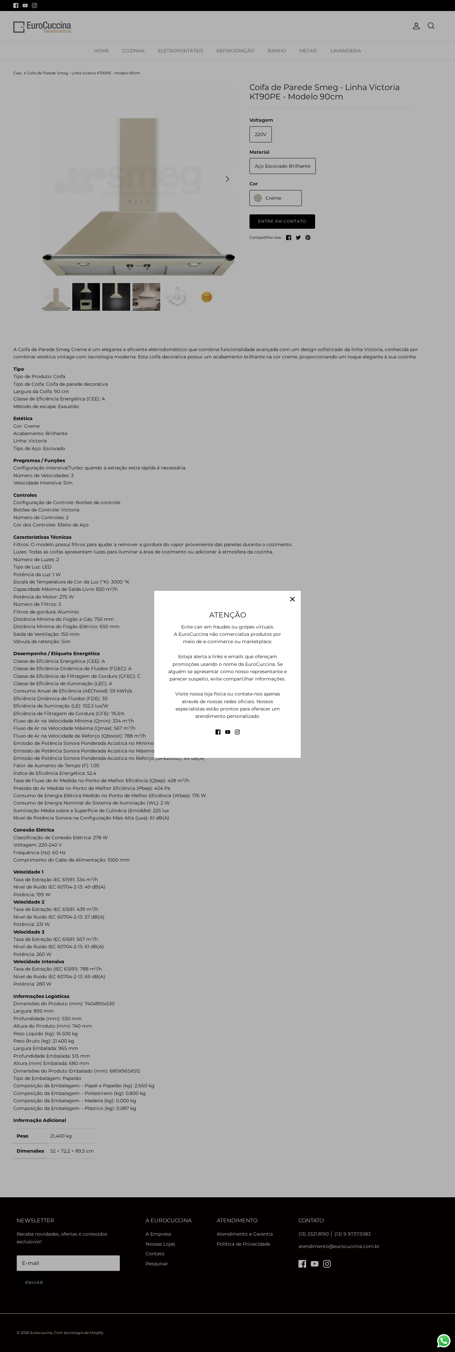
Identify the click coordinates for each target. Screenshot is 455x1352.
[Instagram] (237, 732)
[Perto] (292, 599)
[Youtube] (227, 732)
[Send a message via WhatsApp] (444, 1341)
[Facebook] (218, 732)
